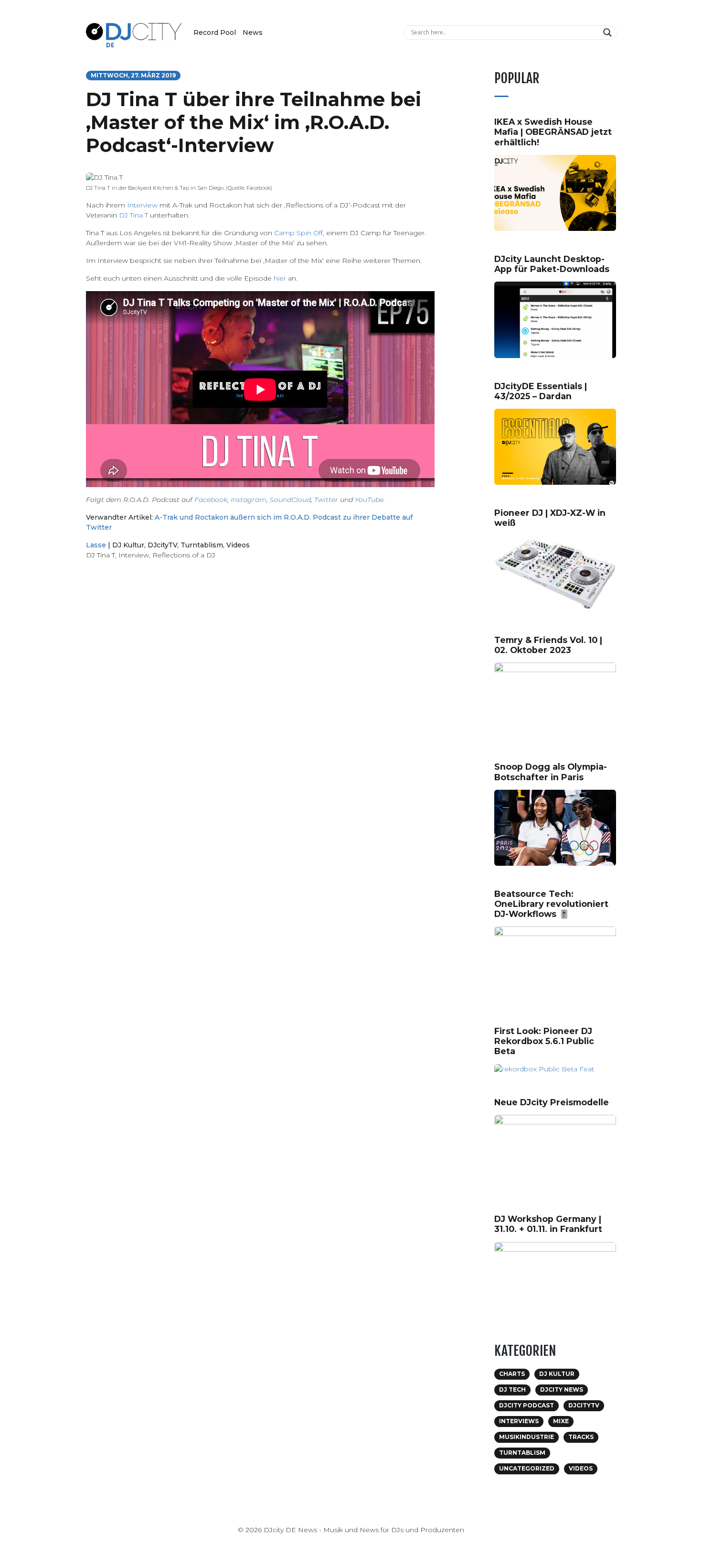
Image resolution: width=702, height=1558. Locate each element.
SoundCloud (290, 499)
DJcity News (561, 1389)
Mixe (561, 1421)
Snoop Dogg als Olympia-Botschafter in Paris (550, 772)
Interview (142, 205)
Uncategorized (526, 1468)
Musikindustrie (526, 1436)
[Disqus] (260, 702)
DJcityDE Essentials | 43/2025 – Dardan (540, 391)
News (253, 32)
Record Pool (214, 32)
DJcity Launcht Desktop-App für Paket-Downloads (551, 264)
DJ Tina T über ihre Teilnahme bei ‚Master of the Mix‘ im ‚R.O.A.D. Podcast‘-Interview (253, 122)
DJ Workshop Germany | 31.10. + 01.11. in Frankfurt (548, 1224)
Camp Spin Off (298, 233)
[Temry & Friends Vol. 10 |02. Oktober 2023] (559, 700)
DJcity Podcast (526, 1405)
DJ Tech (512, 1389)
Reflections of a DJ (183, 555)
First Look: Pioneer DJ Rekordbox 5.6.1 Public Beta (544, 1041)
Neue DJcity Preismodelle (551, 1102)
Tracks (581, 1436)
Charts (512, 1373)
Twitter (326, 499)
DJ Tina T (133, 215)
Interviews (519, 1421)
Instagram (248, 499)
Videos (238, 545)
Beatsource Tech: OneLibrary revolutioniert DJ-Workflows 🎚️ (551, 904)
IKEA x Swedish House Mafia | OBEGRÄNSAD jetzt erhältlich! (553, 132)
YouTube (369, 499)
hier (280, 278)
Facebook (210, 499)
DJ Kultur (128, 545)
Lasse (96, 545)
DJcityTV (162, 545)
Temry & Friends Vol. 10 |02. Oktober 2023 (548, 645)
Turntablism (202, 545)
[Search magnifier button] (609, 32)
